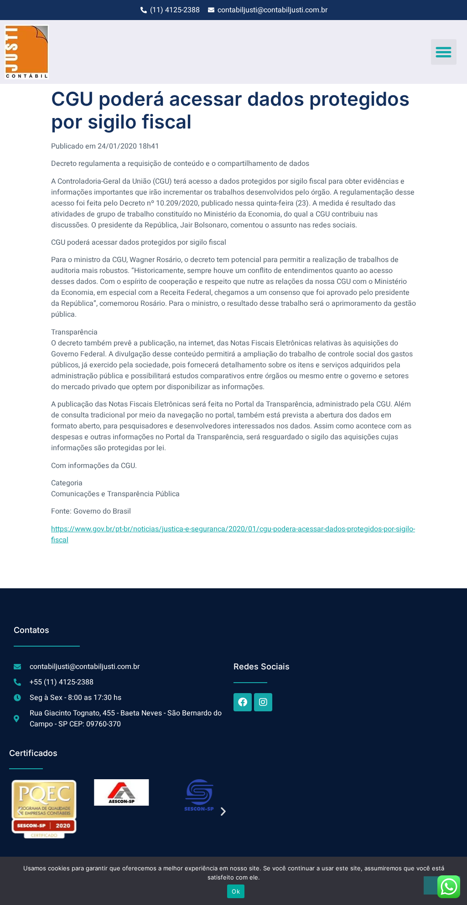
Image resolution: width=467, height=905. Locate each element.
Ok (236, 891)
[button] (444, 52)
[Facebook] (243, 702)
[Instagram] (263, 702)
